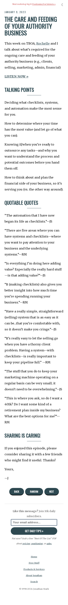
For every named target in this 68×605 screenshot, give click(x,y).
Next (51, 491)
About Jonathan (34, 575)
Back (16, 491)
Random (34, 491)
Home (34, 556)
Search (34, 581)
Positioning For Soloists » (44, 4)
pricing (26, 543)
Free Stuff (34, 563)
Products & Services (34, 569)
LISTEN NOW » (16, 76)
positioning (37, 543)
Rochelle (43, 43)
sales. (49, 543)
